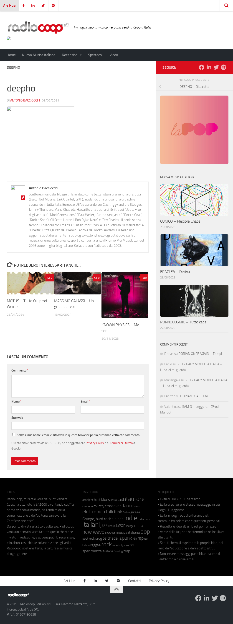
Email (85, 401)
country (99, 506)
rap (140, 538)
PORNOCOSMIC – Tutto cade (183, 322)
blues (105, 499)
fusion (126, 512)
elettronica (93, 512)
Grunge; (88, 519)
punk (127, 538)
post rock (88, 538)
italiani (91, 525)
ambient (87, 500)
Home (11, 55)
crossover (113, 506)
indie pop (143, 519)
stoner (110, 551)
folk (109, 512)
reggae (95, 545)
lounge (130, 526)
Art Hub (9, 5)
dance (127, 505)
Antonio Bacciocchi (25, 100)
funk (118, 512)
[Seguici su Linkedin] (209, 67)
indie (130, 518)
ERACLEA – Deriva (175, 271)
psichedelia (112, 538)
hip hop (117, 519)
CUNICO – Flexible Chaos (180, 221)
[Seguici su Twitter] (216, 67)
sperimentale (93, 551)
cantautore (130, 498)
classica (87, 506)
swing (119, 551)
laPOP (120, 526)
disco (137, 506)
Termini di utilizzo (121, 443)
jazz (104, 525)
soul (132, 544)
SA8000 (41, 504)
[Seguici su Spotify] (223, 67)
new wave (93, 532)
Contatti (134, 581)
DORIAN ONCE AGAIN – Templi (200, 354)
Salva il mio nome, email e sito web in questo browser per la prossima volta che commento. (78, 435)
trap (127, 551)
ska (126, 545)
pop (145, 531)
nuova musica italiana (122, 532)
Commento (19, 370)
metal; (139, 525)
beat (97, 500)
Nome (16, 401)
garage (135, 512)
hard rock (103, 519)
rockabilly (117, 545)
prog (98, 538)
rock (106, 544)
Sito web (17, 418)
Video (114, 55)
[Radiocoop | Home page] (38, 27)
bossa (114, 500)
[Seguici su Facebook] (201, 67)
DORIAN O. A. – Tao (194, 396)
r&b (135, 538)
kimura (111, 526)
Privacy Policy (95, 443)
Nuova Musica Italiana (39, 55)
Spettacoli (95, 55)
